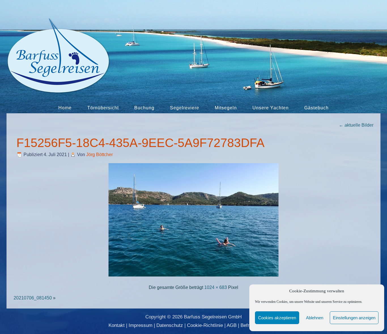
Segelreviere (184, 107)
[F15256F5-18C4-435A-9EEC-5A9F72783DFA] (193, 277)
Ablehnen (314, 317)
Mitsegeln (226, 107)
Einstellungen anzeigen (354, 317)
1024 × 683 (215, 287)
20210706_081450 (33, 297)
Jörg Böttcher (99, 154)
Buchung (144, 107)
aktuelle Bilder (356, 125)
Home (65, 107)
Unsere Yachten (270, 107)
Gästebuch (316, 107)
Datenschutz (169, 325)
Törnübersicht (103, 107)
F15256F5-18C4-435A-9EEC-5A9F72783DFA (140, 143)
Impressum (140, 325)
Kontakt (117, 325)
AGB (232, 325)
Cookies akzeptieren (277, 317)
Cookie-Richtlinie (205, 325)
